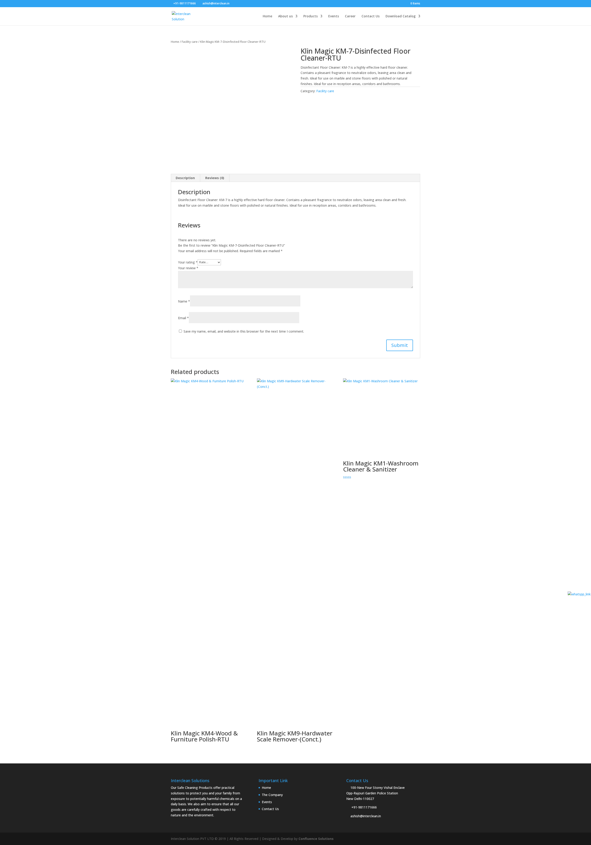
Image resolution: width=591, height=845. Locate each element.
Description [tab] (185, 178)
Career (350, 16)
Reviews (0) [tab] (214, 178)
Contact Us (371, 16)
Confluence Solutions (316, 838)
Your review (188, 268)
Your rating (188, 262)
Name (184, 301)
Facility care (190, 42)
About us (285, 16)
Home (267, 16)
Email (183, 318)
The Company (272, 795)
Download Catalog (401, 16)
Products (310, 16)
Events (333, 16)
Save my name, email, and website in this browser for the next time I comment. (244, 331)
